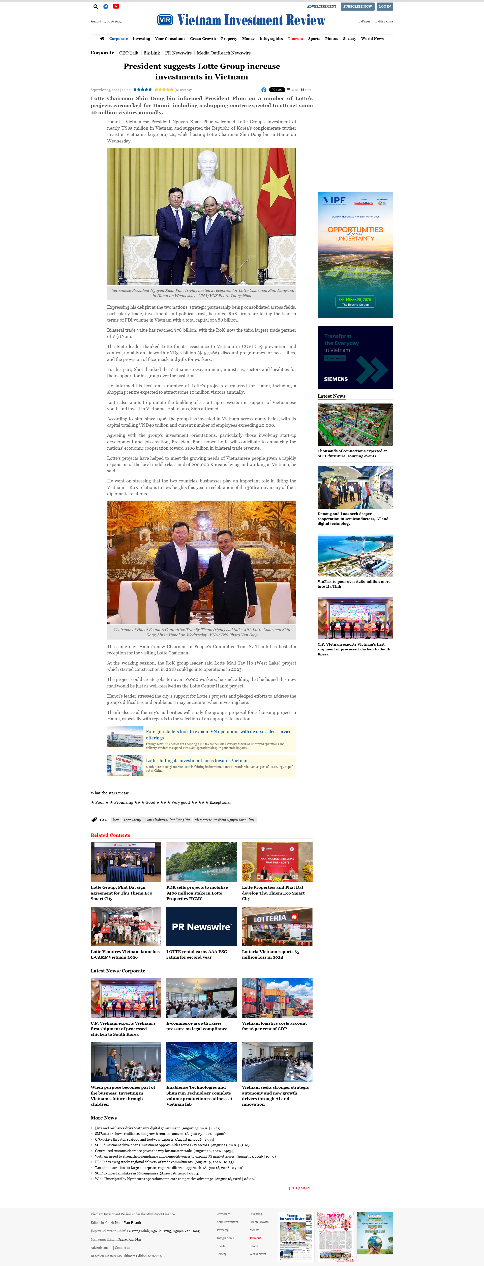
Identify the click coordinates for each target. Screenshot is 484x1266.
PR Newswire (178, 53)
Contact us (122, 1247)
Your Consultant (170, 38)
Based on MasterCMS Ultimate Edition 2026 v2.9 (126, 1255)
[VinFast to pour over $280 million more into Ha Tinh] (355, 555)
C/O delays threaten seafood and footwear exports (134, 1139)
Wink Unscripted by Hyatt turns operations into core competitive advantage (154, 1178)
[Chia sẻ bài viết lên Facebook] (263, 89)
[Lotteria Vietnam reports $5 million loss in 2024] (277, 926)
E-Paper (364, 21)
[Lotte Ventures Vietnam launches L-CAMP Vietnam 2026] (126, 926)
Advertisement (321, 6)
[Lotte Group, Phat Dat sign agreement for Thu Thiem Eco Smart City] (126, 862)
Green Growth (203, 38)
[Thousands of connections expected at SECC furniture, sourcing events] (355, 425)
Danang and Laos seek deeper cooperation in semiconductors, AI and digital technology (353, 518)
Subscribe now (357, 6)
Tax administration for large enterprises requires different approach (148, 1167)
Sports (314, 38)
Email (294, 90)
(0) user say (183, 89)
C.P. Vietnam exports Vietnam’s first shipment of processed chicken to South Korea (123, 1029)
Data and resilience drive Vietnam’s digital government (137, 1127)
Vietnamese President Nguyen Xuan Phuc (225, 819)
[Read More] (301, 1188)
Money (248, 38)
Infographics (271, 38)
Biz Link (151, 53)
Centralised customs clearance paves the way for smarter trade (144, 1150)
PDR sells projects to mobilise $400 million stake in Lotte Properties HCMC (197, 893)
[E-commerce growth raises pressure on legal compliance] (201, 998)
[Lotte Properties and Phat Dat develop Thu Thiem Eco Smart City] (277, 862)
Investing (141, 38)
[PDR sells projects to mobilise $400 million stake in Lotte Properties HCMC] (201, 862)
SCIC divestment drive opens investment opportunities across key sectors (152, 1144)
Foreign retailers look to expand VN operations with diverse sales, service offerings (218, 734)
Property (229, 38)
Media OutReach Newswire (224, 53)
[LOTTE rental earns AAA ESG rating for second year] (201, 926)
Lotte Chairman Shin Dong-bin (167, 819)
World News (372, 38)
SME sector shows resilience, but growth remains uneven (139, 1133)
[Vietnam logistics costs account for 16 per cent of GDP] (277, 998)
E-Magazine (384, 21)
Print (308, 90)
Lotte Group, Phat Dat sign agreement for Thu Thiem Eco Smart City (121, 893)
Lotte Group (132, 819)
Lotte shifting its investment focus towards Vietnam (197, 760)
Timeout (295, 38)
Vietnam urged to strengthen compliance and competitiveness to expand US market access (165, 1156)
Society (349, 38)
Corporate (118, 38)
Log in (385, 6)
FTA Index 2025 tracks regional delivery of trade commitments (144, 1161)
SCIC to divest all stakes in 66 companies (127, 1172)
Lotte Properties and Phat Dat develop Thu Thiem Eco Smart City (273, 893)
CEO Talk (128, 53)
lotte (116, 819)
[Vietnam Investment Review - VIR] (242, 33)
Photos (331, 38)
